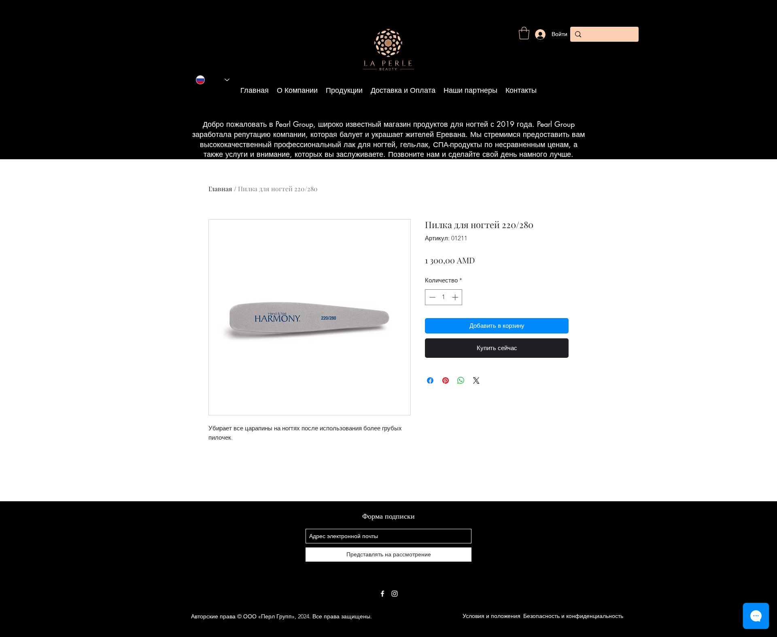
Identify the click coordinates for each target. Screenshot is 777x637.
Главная (220, 188)
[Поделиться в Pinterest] (445, 380)
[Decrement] (431, 297)
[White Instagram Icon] (395, 594)
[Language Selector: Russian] (212, 80)
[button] (524, 33)
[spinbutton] (443, 297)
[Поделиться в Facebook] (430, 380)
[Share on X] (476, 380)
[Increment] (455, 297)
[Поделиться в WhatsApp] (461, 380)
